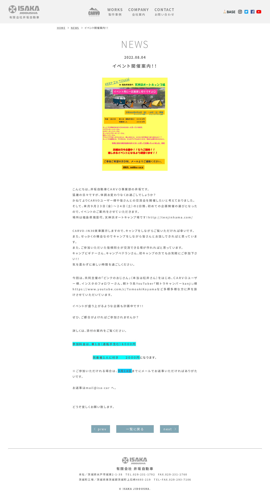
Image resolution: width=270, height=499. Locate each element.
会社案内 (138, 11)
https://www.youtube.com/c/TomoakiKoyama (114, 289)
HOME (61, 28)
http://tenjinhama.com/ (170, 217)
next (167, 429)
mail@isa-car (98, 388)
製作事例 (115, 11)
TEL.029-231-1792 (140, 474)
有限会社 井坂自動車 (135, 468)
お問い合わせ (165, 11)
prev (102, 429)
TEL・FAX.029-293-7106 (172, 479)
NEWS (75, 28)
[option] (135, 124)
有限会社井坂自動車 (24, 17)
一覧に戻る (135, 429)
